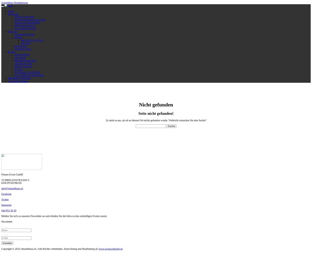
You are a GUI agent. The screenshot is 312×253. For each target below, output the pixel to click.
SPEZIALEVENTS (24, 25)
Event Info (13, 14)
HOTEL (18, 69)
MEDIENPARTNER (25, 60)
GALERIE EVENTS (25, 28)
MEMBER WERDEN (19, 78)
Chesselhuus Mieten (18, 81)
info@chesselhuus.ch (12, 188)
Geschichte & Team (24, 34)
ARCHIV (26, 43)
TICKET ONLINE (24, 17)
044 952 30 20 (8, 210)
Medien (18, 37)
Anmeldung (7, 2)
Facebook (6, 194)
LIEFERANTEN (23, 63)
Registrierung (21, 2)
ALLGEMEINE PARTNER (29, 75)
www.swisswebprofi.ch (110, 248)
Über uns (12, 31)
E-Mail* (5, 235)
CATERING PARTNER (27, 72)
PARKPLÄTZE (22, 49)
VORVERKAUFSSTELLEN (30, 20)
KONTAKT (20, 46)
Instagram (6, 205)
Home (11, 11)
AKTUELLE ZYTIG (32, 40)
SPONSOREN (22, 55)
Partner (11, 52)
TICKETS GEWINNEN (27, 22)
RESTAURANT (23, 66)
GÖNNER (20, 57)
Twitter (5, 199)
